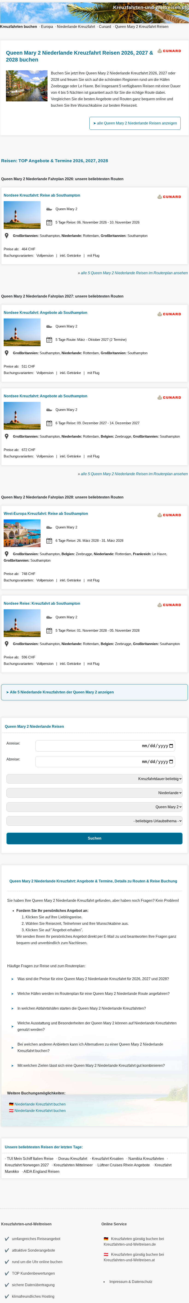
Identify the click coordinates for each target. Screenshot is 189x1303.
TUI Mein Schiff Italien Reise (30, 1159)
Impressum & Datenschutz (130, 1282)
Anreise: (14, 743)
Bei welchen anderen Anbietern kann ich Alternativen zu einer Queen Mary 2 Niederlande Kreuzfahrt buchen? (90, 1047)
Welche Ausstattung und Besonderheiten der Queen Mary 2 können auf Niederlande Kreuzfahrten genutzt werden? (97, 1026)
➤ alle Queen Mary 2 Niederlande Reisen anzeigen (135, 123)
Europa (47, 27)
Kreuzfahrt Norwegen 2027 (27, 1165)
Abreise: (14, 759)
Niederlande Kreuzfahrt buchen (40, 1104)
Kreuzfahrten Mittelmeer (73, 1165)
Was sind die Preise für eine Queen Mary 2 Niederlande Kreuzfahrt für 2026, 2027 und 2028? (93, 979)
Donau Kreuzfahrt (73, 1159)
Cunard (105, 27)
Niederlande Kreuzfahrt (76, 27)
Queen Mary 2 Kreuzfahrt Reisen (141, 27)
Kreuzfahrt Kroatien (108, 1159)
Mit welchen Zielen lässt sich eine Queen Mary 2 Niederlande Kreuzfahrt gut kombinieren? (91, 1065)
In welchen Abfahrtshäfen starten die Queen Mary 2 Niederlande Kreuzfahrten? (82, 1008)
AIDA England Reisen (41, 1171)
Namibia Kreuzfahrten (146, 1159)
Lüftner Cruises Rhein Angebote (123, 1165)
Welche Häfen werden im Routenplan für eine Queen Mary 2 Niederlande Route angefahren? (94, 994)
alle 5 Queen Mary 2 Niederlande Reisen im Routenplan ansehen (134, 273)
